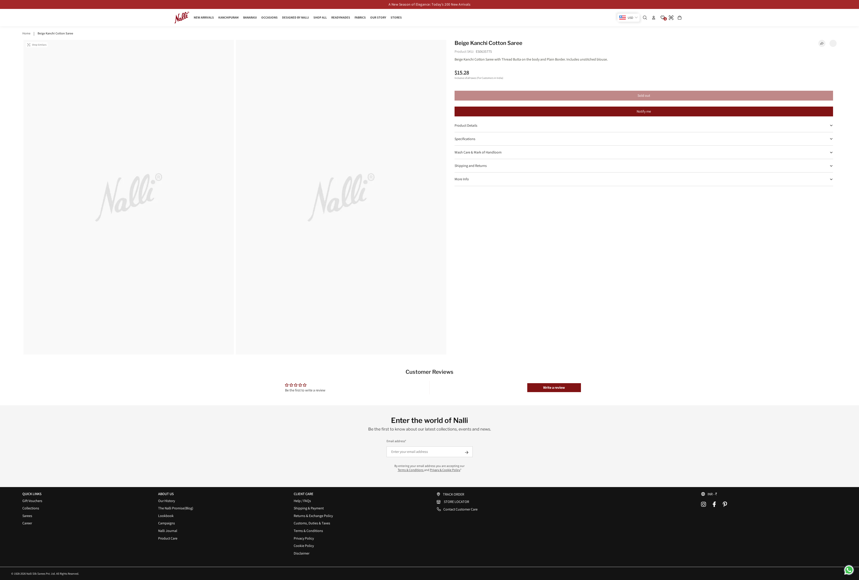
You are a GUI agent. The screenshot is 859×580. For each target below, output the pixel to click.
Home (26, 33)
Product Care (167, 538)
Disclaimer (301, 553)
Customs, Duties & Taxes (312, 523)
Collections (30, 508)
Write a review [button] (554, 387)
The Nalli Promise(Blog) (175, 508)
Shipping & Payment (309, 508)
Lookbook (166, 515)
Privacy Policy (304, 538)
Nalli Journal (167, 530)
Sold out (644, 95)
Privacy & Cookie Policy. (445, 470)
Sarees (27, 515)
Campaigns (166, 523)
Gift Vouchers (32, 500)
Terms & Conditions (411, 470)
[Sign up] (467, 452)
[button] (769, 494)
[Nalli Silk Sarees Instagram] (703, 504)
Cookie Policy (304, 545)
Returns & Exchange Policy (313, 515)
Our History (166, 500)
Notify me (644, 111)
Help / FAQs (302, 500)
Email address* (396, 441)
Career (27, 523)
